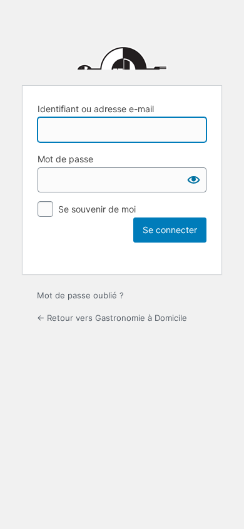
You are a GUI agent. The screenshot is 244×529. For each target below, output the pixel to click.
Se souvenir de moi (97, 209)
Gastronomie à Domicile (122, 44)
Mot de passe (65, 159)
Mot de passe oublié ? (80, 295)
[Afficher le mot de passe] (193, 179)
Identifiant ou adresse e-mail (96, 108)
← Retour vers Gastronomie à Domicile (112, 318)
